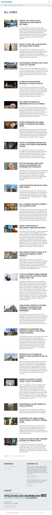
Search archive (12, 5)
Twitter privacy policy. (8, 468)
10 (20, 456)
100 (25, 456)
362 (16, 456)
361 (14, 456)
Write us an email (9, 506)
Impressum (37, 512)
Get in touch (31, 512)
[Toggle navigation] (49, 2)
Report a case (31, 476)
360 (12, 456)
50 (23, 456)
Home (5, 5)
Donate (30, 485)
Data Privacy (42, 512)
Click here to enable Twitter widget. (10, 466)
